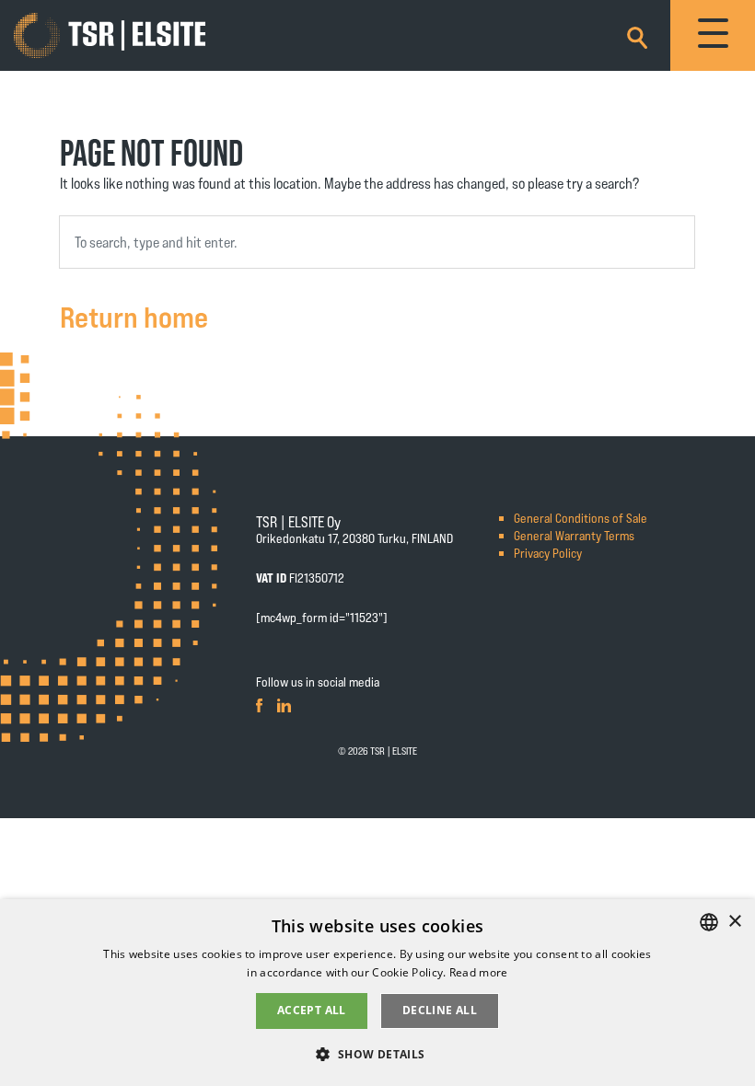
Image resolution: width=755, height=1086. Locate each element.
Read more (478, 972)
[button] (377, 1053)
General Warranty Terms (574, 535)
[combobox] (377, 242)
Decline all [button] (439, 1010)
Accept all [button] (311, 1010)
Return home (134, 315)
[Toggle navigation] (712, 35)
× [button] (734, 922)
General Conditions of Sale (580, 518)
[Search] (637, 35)
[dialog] (377, 992)
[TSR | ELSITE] (109, 36)
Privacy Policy (548, 552)
